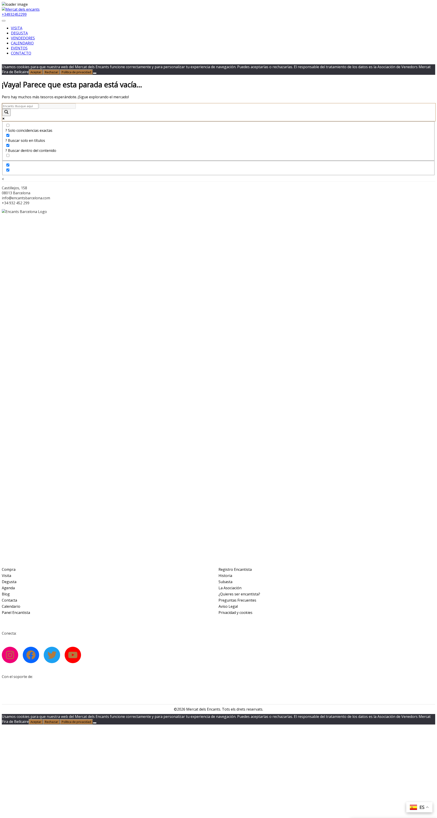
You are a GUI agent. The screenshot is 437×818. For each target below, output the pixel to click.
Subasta (225, 581)
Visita (6, 575)
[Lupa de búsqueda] (6, 112)
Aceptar (35, 72)
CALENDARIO (22, 43)
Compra (8, 569)
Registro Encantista (235, 569)
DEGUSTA (19, 33)
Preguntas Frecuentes (237, 600)
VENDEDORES (23, 38)
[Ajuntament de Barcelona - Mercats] (31, 688)
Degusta (9, 581)
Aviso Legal (228, 606)
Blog (6, 594)
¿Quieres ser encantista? (239, 594)
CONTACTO (21, 53)
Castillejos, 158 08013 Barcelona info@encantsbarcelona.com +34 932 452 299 (26, 195)
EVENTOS (19, 48)
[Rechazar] (95, 73)
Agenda (8, 587)
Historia (225, 575)
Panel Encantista (16, 612)
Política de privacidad (76, 72)
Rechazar (51, 72)
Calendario (11, 606)
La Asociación (229, 587)
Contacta (9, 600)
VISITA (16, 28)
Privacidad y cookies (235, 612)
